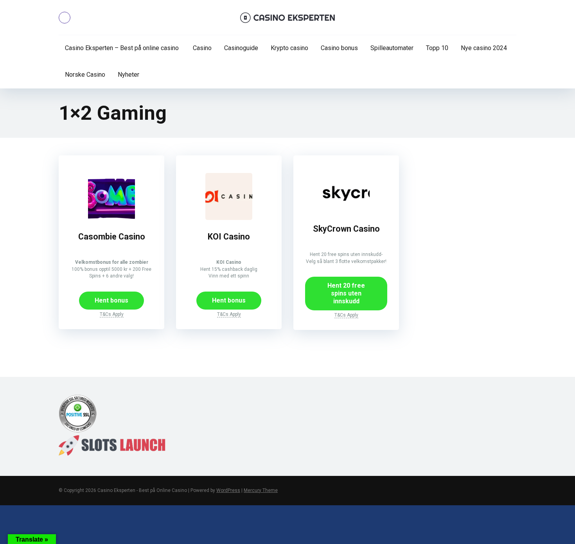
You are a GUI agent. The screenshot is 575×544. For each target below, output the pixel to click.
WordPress (228, 490)
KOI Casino (229, 236)
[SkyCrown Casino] (346, 210)
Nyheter (128, 74)
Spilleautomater (391, 48)
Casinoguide (241, 48)
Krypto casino (289, 48)
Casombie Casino (111, 236)
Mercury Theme (261, 490)
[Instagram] (64, 17)
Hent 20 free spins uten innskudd (346, 293)
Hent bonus (111, 300)
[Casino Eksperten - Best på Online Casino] (287, 17)
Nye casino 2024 (484, 48)
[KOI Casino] (228, 218)
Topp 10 (437, 48)
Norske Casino (85, 74)
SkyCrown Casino (346, 229)
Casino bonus (339, 48)
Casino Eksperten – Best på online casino (122, 48)
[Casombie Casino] (111, 218)
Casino (201, 48)
